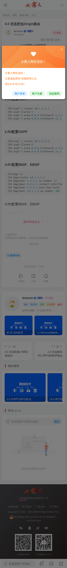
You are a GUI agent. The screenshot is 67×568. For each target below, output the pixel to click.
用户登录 (20, 93)
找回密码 (54, 93)
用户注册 (37, 93)
